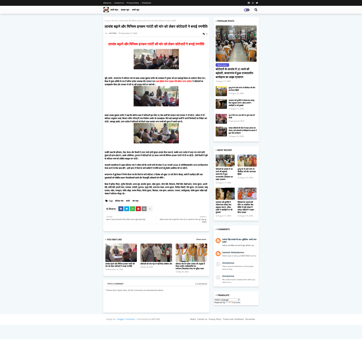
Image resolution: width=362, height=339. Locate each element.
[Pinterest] (138, 208)
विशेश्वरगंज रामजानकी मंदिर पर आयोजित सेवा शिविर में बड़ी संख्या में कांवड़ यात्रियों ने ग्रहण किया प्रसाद (246, 207)
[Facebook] (120, 208)
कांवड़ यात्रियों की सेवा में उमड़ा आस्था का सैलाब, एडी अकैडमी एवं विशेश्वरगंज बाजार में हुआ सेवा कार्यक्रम (243, 130)
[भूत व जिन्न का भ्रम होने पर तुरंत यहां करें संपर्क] (221, 119)
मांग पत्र (115, 20)
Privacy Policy (133, 3)
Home (107, 20)
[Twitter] (126, 208)
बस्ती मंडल (114, 9)
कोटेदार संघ (119, 200)
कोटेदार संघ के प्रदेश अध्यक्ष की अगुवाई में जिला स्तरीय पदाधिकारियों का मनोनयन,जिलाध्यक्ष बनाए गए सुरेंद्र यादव (190, 266)
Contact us (119, 3)
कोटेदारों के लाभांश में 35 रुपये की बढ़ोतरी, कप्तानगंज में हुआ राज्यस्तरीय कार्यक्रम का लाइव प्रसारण (234, 73)
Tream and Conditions (233, 319)
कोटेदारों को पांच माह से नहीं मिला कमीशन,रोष (156, 263)
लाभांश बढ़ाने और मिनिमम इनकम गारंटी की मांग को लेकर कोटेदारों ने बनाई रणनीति (120, 264)
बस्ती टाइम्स (155, 319)
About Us (107, 3)
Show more (201, 239)
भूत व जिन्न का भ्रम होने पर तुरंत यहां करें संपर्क (242, 116)
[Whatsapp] (132, 208)
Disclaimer (146, 3)
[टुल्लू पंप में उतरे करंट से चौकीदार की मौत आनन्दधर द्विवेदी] (221, 91)
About (193, 319)
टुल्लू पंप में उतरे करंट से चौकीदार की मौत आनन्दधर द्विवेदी (242, 88)
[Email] (144, 208)
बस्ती (128, 200)
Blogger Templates (126, 319)
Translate (235, 302)
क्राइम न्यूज (125, 9)
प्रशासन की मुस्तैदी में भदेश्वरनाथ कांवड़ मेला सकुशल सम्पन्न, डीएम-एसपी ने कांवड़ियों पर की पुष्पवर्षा (241, 103)
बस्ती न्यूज (135, 9)
